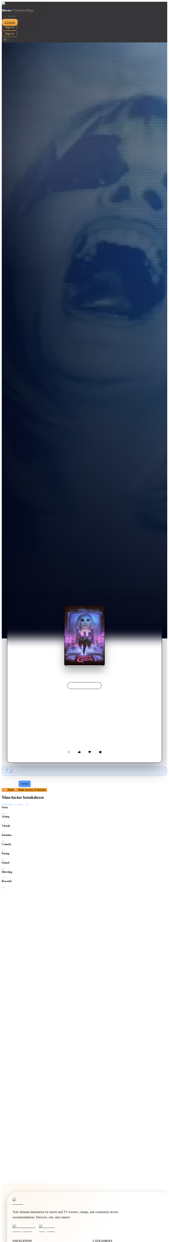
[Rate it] (100, 752)
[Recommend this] (79, 752)
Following (10, 784)
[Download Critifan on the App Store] (24, 1228)
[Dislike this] (89, 752)
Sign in (9, 27)
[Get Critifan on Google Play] (51, 1228)
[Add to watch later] (68, 752)
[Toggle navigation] (5, 39)
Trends (9, 22)
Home (68, 675)
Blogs (30, 10)
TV (13, 10)
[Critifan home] (84, 5)
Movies (6, 10)
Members (21, 10)
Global (25, 784)
